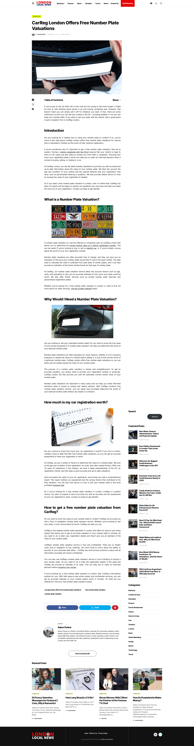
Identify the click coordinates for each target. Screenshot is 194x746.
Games (131, 612)
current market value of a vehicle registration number (92, 245)
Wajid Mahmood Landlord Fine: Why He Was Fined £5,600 (150, 539)
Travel (130, 654)
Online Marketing (134, 637)
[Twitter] (156, 3)
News (130, 633)
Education (132, 599)
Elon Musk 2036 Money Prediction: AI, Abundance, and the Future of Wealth (150, 555)
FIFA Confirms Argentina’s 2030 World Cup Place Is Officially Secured (150, 571)
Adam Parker (64, 627)
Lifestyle (36, 16)
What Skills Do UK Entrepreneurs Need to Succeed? (149, 507)
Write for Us (93, 733)
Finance (131, 603)
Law (129, 620)
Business (131, 590)
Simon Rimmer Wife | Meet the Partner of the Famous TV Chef (113, 700)
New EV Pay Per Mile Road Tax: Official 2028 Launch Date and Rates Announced (150, 523)
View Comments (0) (82, 654)
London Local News (106, 739)
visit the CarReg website (81, 288)
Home (86, 733)
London (131, 629)
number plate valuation (53, 594)
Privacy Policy (102, 733)
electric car (91, 248)
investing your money (67, 567)
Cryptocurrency (134, 595)
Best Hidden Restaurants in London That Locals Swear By (149, 448)
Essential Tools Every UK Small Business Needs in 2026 (150, 478)
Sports (130, 646)
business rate (58, 485)
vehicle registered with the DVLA (74, 152)
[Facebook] (151, 3)
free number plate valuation (95, 590)
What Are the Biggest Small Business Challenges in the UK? (148, 463)
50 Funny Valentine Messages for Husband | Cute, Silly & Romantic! (44, 700)
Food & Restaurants (135, 607)
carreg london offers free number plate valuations (63, 590)
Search (132, 411)
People (130, 642)
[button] (33, 3)
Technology (132, 650)
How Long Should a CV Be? (80, 697)
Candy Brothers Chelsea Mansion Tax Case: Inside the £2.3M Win (150, 493)
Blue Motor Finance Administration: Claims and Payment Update (149, 433)
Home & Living (133, 616)
